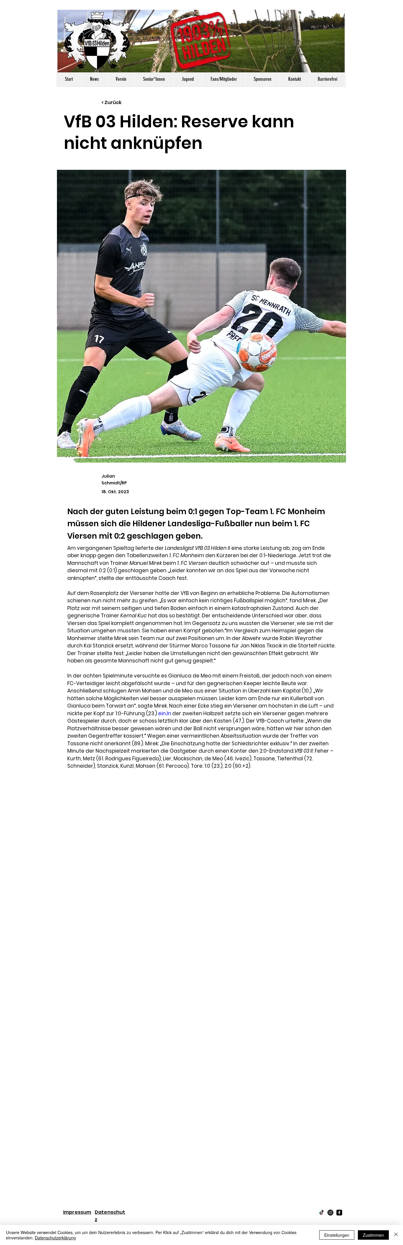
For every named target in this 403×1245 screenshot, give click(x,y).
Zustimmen (373, 1235)
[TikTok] (322, 1213)
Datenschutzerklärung (55, 1238)
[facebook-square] (339, 1213)
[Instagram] (330, 1213)
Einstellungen (336, 1235)
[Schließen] (395, 1235)
